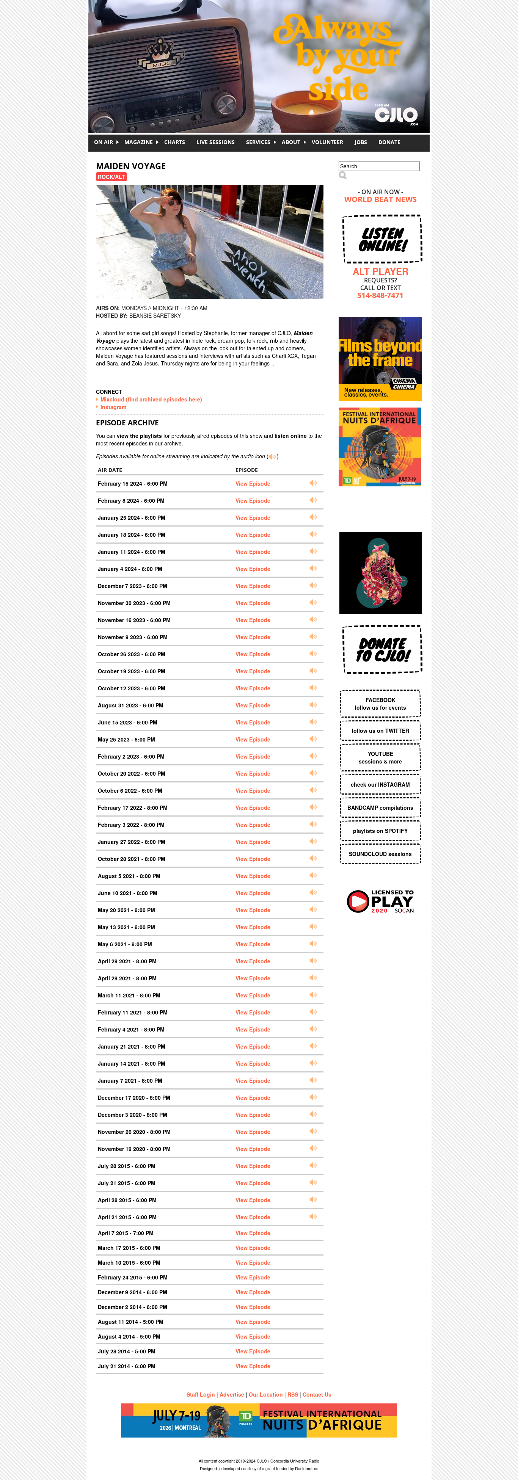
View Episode (252, 483)
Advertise (232, 1394)
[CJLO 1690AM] (261, 53)
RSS (292, 1394)
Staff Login (201, 1394)
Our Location (266, 1394)
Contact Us (317, 1394)
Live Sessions (215, 142)
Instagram (113, 407)
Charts (174, 142)
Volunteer (327, 142)
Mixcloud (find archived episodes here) (151, 399)
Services (258, 142)
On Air (103, 142)
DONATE (389, 142)
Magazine (138, 142)
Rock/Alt (111, 176)
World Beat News (380, 200)
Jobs (361, 142)
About (291, 142)
